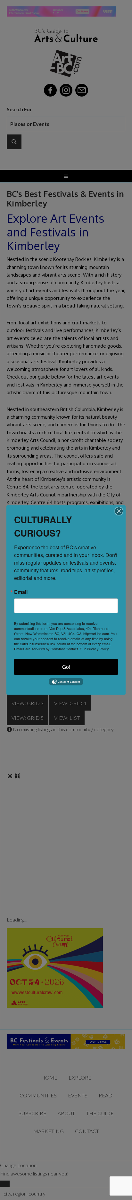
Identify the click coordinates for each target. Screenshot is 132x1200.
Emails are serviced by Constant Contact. (46, 648)
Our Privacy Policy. (95, 648)
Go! (66, 666)
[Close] (119, 511)
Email (21, 592)
